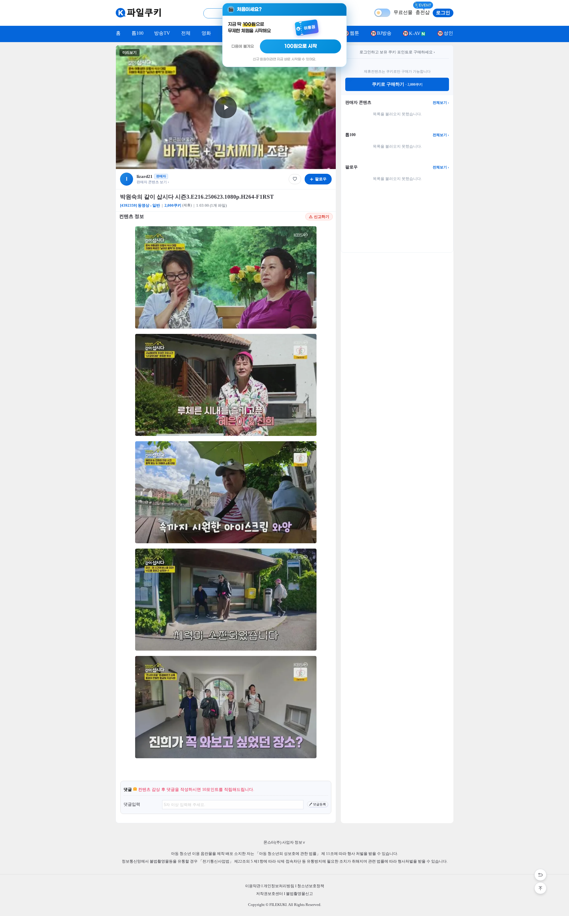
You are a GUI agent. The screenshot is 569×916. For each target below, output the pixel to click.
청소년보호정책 (310, 886)
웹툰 (354, 33)
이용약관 (252, 886)
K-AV (415, 33)
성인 (448, 33)
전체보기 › (441, 103)
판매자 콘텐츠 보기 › (153, 182)
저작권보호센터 (269, 893)
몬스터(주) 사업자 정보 (284, 842)
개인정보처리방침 (278, 886)
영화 (206, 33)
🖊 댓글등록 (317, 804)
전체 (186, 33)
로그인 (443, 12)
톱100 (137, 33)
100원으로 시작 (300, 46)
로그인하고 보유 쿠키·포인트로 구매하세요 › (397, 52)
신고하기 (321, 216)
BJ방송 (384, 33)
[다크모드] (382, 13)
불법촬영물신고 (299, 893)
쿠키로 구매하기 (397, 84)
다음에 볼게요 (242, 46)
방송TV (162, 33)
